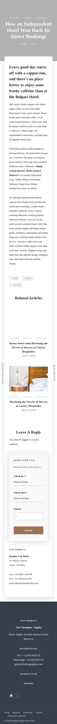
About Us (16, 712)
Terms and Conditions (17, 716)
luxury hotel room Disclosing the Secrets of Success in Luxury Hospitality (28, 347)
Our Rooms (28, 712)
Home (7, 712)
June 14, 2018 (28, 410)
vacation (17, 285)
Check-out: (20, 492)
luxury (28, 278)
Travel (27, 18)
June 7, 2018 (28, 355)
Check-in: (20, 476)
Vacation (40, 18)
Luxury (15, 18)
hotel (15, 278)
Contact (39, 712)
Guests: (17, 509)
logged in (26, 439)
